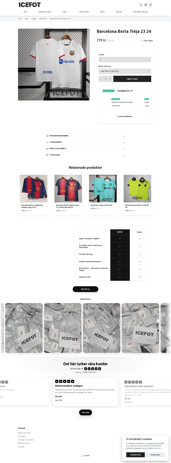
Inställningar (155, 455)
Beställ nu (85, 289)
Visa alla (85, 412)
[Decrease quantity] (101, 79)
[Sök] (141, 4)
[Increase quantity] (109, 79)
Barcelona (43, 19)
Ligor (26, 19)
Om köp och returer (26, 440)
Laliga (34, 19)
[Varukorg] (150, 4)
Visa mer (58, 399)
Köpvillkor (22, 436)
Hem (19, 19)
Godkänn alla (136, 455)
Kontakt (21, 447)
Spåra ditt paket (24, 433)
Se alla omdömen (124, 116)
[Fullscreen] (54, 64)
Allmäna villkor (24, 443)
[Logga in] (145, 4)
